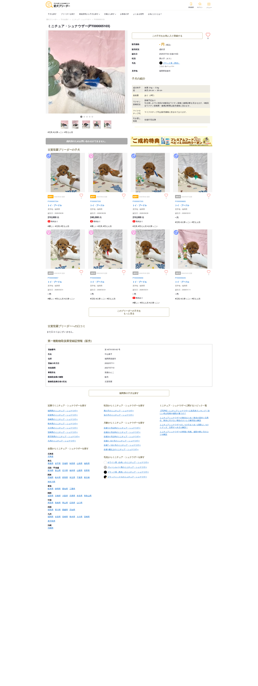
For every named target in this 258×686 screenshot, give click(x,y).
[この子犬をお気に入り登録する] (208, 35)
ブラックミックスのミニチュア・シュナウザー (127, 476)
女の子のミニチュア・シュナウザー (119, 415)
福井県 (72, 470)
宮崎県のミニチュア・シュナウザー (63, 432)
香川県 (58, 509)
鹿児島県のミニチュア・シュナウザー (64, 436)
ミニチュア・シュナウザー (81, 19)
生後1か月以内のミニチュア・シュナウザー (122, 427)
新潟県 (50, 470)
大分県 (79, 516)
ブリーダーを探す (68, 14)
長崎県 (65, 516)
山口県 (79, 502)
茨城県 (50, 477)
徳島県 (50, 509)
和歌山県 (88, 495)
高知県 (72, 509)
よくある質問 (138, 14)
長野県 (87, 470)
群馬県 (65, 477)
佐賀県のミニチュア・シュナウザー (63, 415)
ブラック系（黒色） (171, 63)
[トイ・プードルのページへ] (65, 191)
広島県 (72, 502)
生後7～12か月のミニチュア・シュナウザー (122, 445)
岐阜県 (50, 488)
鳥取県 (50, 502)
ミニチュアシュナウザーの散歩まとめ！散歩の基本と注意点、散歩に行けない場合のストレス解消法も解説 (184, 419)
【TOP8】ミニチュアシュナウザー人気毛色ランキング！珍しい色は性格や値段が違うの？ (185, 412)
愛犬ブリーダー (52, 19)
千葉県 (79, 477)
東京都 (87, 477)
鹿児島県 (51, 521)
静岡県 (58, 488)
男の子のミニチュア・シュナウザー (119, 410)
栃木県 (58, 477)
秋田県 (72, 463)
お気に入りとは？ (155, 14)
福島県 (87, 463)
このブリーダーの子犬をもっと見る (129, 312)
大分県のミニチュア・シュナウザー (63, 427)
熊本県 (72, 516)
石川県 (65, 470)
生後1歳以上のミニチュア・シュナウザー (121, 449)
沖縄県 (50, 528)
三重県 (72, 488)
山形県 (79, 463)
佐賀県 (58, 516)
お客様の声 (124, 14)
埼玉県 (72, 477)
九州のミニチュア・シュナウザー (62, 440)
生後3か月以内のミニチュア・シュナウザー (122, 436)
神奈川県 (51, 481)
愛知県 (65, 488)
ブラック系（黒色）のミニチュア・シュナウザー (128, 472)
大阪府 (65, 495)
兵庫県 (72, 495)
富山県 (58, 470)
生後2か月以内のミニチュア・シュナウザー (122, 432)
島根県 (58, 502)
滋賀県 (50, 495)
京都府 (58, 495)
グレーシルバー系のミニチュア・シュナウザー (127, 467)
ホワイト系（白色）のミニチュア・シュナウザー (128, 462)
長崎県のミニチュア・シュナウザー (63, 419)
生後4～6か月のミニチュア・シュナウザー (122, 440)
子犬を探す (52, 14)
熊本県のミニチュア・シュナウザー (63, 423)
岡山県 (65, 502)
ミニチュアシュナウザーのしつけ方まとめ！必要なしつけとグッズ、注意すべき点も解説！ (184, 426)
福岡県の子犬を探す (129, 393)
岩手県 (58, 463)
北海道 (50, 456)
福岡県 (50, 516)
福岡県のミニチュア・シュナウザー (63, 410)
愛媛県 (65, 509)
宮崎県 (87, 516)
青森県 (50, 463)
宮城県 (65, 463)
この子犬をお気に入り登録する (167, 35)
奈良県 (79, 495)
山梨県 (79, 470)
